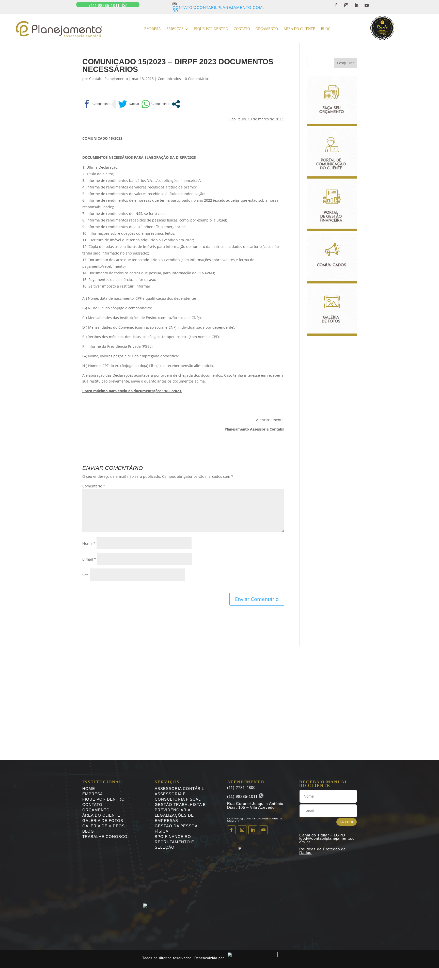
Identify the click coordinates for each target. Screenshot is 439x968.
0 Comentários (197, 78)
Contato (242, 29)
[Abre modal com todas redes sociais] (175, 104)
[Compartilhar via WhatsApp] (155, 104)
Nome (89, 543)
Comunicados (169, 78)
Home (88, 788)
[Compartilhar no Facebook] (96, 104)
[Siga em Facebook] (336, 5)
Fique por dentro (211, 29)
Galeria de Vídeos (103, 826)
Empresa (152, 29)
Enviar (346, 822)
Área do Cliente (299, 29)
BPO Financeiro (173, 836)
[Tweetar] (128, 104)
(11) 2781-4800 (241, 787)
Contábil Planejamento (108, 78)
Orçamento (267, 29)
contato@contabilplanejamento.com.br (218, 7)
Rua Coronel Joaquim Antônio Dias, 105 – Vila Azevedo (255, 805)
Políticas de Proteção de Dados (322, 851)
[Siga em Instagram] (346, 5)
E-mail (89, 559)
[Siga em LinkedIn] (356, 5)
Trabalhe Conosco (105, 836)
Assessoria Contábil (179, 788)
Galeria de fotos (102, 820)
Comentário (93, 486)
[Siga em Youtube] (367, 5)
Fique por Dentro (103, 799)
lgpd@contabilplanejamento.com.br (327, 840)
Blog (326, 29)
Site (85, 575)
